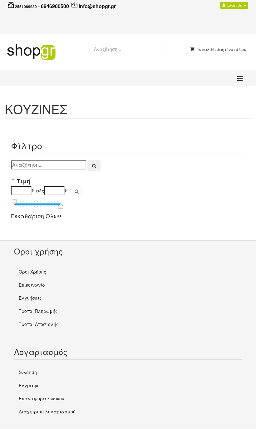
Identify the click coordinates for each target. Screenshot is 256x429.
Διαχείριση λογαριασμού (47, 411)
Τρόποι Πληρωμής (38, 311)
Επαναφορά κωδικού (41, 398)
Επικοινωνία (32, 285)
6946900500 (55, 6)
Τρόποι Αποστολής (39, 324)
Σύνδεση (234, 5)
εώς (40, 191)
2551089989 (26, 6)
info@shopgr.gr (97, 6)
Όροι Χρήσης (32, 272)
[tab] (128, 181)
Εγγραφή (29, 385)
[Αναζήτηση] (94, 165)
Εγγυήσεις (30, 298)
